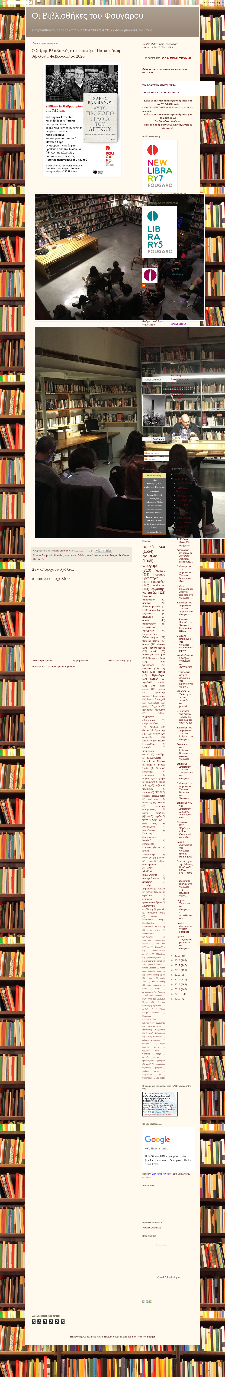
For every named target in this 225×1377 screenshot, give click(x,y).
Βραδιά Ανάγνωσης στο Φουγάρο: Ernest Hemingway (184, 849)
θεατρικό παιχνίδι (156, 699)
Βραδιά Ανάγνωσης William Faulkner (184, 927)
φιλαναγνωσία (153, 758)
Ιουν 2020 (182, 505)
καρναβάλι (147, 747)
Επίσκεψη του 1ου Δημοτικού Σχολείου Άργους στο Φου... (184, 574)
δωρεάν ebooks (150, 1057)
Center (146, 43)
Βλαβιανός (47, 555)
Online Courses (149, 968)
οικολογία (147, 857)
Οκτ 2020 (183, 483)
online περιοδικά (153, 985)
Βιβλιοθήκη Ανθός (160, 1174)
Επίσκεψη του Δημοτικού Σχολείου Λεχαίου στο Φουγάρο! (185, 608)
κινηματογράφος (150, 723)
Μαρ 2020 (183, 522)
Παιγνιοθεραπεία (154, 1026)
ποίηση (156, 734)
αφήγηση (150, 782)
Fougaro (160, 570)
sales (144, 988)
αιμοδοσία (147, 895)
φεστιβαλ (160, 654)
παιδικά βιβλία (150, 640)
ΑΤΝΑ (157, 988)
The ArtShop (150, 727)
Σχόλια (151, 459)
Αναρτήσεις (153, 453)
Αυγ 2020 (183, 495)
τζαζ (159, 1074)
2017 (178, 965)
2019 (178, 955)
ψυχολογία (153, 703)
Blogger (150, 1336)
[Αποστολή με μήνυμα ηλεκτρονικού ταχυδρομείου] (97, 551)
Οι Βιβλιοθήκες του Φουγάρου (87, 15)
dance (145, 730)
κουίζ (148, 1064)
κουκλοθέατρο (157, 647)
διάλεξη (161, 802)
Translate (154, 387)
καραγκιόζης (147, 961)
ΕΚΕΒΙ (158, 792)
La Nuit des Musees (153, 761)
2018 (178, 960)
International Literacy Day (153, 926)
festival (161, 689)
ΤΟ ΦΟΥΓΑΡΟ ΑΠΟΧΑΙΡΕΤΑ (159, 85)
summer (146, 792)
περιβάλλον (148, 751)
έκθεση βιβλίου (154, 892)
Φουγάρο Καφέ (156, 658)
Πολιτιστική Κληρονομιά (153, 1030)
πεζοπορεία (147, 1074)
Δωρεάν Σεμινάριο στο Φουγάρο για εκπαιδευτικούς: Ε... (184, 909)
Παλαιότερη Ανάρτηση (119, 660)
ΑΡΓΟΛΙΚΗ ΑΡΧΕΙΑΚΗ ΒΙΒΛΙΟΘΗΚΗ (149, 871)
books (145, 644)
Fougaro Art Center (119, 555)
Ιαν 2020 (182, 535)
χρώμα (159, 1078)
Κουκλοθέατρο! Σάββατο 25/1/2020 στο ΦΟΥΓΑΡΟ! (185, 661)
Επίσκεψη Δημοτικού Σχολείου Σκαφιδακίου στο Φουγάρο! (185, 771)
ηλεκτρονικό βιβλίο (152, 902)
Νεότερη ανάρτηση (43, 660)
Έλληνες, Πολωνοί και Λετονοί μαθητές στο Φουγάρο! (185, 592)
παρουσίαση (149, 623)
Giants (154, 916)
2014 (178, 979)
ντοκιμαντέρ (148, 854)
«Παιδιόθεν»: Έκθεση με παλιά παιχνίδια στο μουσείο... (184, 699)
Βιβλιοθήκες (158, 675)
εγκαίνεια (147, 899)
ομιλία (145, 620)
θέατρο (161, 671)
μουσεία (161, 909)
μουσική (146, 603)
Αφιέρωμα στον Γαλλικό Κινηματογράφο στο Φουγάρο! (184, 751)
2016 (178, 970)
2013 (178, 984)
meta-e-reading (158, 982)
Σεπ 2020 (182, 487)
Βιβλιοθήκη (158, 581)
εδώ (176, 104)
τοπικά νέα (92, 555)
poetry (145, 706)
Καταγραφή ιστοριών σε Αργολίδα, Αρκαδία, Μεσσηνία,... (185, 555)
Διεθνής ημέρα (148, 1009)
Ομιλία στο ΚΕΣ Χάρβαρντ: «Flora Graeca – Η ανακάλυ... (184, 830)
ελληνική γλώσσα (151, 847)
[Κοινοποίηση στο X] (103, 551)
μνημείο (158, 1068)
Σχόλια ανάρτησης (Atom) (60, 666)
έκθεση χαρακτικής (151, 1040)
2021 (178, 474)
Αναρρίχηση (147, 992)
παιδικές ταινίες (150, 1071)
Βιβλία (145, 654)
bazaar (154, 678)
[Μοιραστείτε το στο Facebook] (107, 551)
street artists (153, 930)
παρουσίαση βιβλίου (75, 555)
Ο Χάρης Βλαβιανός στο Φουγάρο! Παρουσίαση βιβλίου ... (185, 643)
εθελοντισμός (149, 720)
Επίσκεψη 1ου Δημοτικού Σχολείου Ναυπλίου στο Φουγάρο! (184, 790)
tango (149, 765)
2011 (178, 994)
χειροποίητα (147, 1078)
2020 (178, 478)
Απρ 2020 (183, 517)
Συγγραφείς (148, 775)
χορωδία (161, 857)
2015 (178, 974)
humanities (150, 978)
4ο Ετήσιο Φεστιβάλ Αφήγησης (184, 542)
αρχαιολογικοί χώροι (153, 778)
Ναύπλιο (58, 555)
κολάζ (159, 961)
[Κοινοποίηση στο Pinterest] (110, 551)
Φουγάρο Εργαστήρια (153, 576)
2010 (178, 998)
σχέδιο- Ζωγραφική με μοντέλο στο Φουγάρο (184, 942)
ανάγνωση (153, 799)
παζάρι (158, 785)
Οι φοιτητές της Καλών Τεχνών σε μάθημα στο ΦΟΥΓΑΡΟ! (184, 716)
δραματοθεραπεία (153, 958)
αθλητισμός (147, 1043)
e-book (149, 861)
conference (160, 971)
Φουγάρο (103, 555)
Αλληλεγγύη (148, 827)
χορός (157, 706)
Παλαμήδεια (160, 947)
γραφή (158, 1054)
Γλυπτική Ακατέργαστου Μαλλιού (149, 837)
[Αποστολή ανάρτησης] (90, 551)
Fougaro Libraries (151, 287)
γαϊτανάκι (146, 1054)
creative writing (152, 975)
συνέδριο (160, 754)
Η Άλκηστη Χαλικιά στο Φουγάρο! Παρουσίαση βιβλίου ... (185, 625)
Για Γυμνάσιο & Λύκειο (168, 121)
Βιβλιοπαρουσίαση (152, 606)
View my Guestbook (151, 1228)
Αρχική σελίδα (80, 660)
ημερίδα (158, 816)
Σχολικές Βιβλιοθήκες (155, 1033)
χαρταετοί (147, 741)
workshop (159, 585)
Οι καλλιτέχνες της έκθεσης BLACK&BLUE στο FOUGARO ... (185, 869)
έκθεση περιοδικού (154, 1037)
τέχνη (145, 820)
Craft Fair (157, 820)
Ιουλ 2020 (183, 500)
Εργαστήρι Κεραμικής (153, 710)
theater (161, 644)
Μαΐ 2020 (182, 512)
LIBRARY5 (38, 559)
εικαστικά (147, 668)
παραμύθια (154, 610)
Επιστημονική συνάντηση (153, 1023)
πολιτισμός (147, 789)
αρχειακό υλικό (150, 1050)
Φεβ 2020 (182, 527)
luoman (132, 1336)
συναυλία (147, 737)
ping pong (149, 823)
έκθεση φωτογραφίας (153, 796)
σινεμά (145, 754)
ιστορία (146, 851)
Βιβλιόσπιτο (147, 999)
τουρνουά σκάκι (156, 913)
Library (146, 47)
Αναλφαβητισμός (150, 878)
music (153, 651)
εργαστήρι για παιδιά (153, 590)
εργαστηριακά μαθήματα (153, 1061)
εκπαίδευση (148, 844)
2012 (178, 989)
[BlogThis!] (100, 551)
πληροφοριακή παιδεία (152, 964)
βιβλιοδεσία (160, 954)
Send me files (161, 1245)
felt (164, 975)
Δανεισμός (146, 940)
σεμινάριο (160, 696)
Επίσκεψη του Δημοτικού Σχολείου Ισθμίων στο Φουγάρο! (185, 733)
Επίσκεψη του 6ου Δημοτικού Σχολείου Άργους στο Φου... (184, 810)
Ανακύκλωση (149, 830)
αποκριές (147, 802)
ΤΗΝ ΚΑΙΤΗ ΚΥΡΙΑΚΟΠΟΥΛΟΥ (160, 92)
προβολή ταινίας (153, 682)
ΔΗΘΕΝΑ (147, 882)
